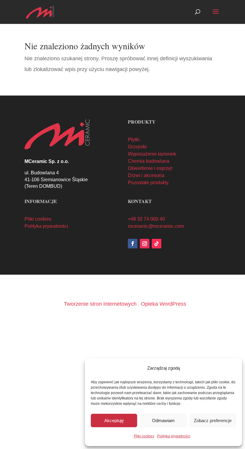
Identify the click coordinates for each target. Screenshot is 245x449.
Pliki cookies (144, 436)
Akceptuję (114, 420)
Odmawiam (163, 420)
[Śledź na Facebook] (132, 243)
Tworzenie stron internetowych (100, 304)
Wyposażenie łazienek (152, 153)
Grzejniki (137, 146)
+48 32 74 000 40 (146, 219)
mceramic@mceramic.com (156, 226)
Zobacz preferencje (213, 420)
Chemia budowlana (148, 161)
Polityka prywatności (173, 436)
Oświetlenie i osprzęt (150, 168)
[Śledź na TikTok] (156, 243)
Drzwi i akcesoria (146, 175)
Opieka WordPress (163, 304)
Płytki (134, 139)
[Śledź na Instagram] (144, 243)
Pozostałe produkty (148, 182)
